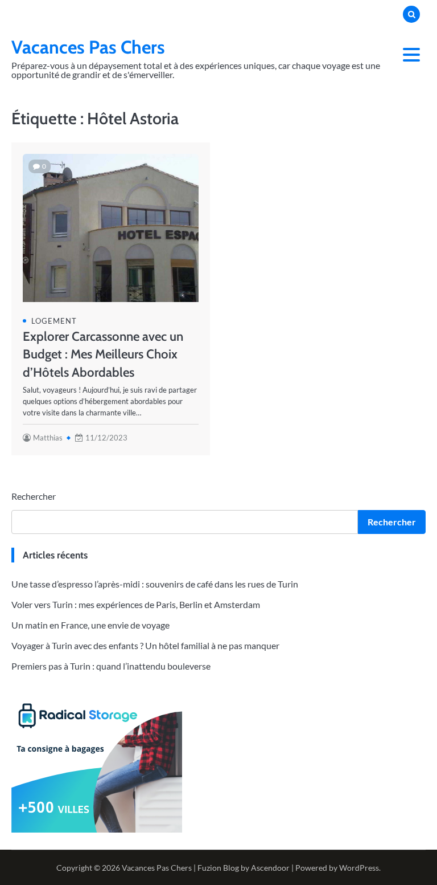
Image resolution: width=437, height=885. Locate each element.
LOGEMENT (54, 320)
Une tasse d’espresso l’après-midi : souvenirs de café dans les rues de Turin (154, 583)
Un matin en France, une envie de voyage (90, 624)
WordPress (359, 867)
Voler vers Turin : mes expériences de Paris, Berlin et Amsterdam (135, 604)
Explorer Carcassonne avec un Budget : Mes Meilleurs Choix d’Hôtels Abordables (103, 354)
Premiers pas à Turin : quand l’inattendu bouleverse (111, 665)
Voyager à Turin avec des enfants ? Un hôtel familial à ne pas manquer (145, 645)
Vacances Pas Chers (88, 47)
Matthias (48, 437)
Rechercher (33, 496)
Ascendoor (270, 867)
